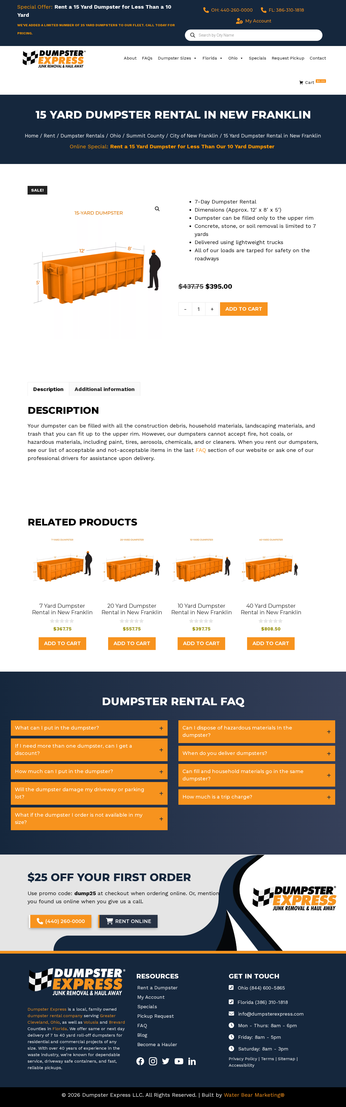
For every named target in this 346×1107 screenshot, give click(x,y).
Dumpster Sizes (174, 58)
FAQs (147, 58)
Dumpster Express (47, 1009)
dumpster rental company (55, 1015)
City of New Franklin (194, 136)
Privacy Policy (243, 1058)
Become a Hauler (157, 1044)
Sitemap (286, 1058)
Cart (315, 82)
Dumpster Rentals (82, 136)
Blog (142, 1035)
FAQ (201, 450)
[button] (157, 209)
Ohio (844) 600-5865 (261, 988)
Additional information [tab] (105, 389)
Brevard (117, 1022)
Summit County (145, 136)
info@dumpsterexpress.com (271, 1014)
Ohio (233, 58)
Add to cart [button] (62, 643)
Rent (49, 136)
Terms (267, 1058)
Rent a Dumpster (157, 987)
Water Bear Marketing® (254, 1095)
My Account (151, 997)
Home (31, 136)
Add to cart (243, 309)
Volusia (92, 1022)
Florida (209, 58)
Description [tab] (48, 389)
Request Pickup (288, 58)
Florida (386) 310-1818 (263, 1002)
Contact (318, 58)
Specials (257, 58)
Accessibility (241, 1065)
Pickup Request (155, 1016)
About (130, 58)
